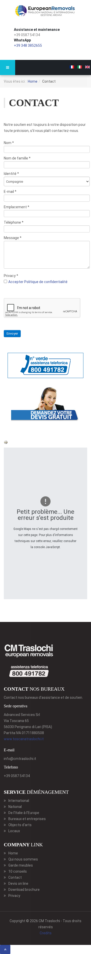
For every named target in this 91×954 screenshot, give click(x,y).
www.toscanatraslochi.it (24, 739)
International (18, 801)
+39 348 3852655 (28, 45)
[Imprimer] (6, 442)
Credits (46, 933)
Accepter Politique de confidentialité (37, 282)
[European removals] (45, 11)
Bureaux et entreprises (27, 819)
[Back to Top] (5, 949)
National (15, 807)
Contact (15, 877)
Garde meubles (20, 865)
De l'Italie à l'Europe (23, 813)
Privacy (14, 896)
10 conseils (17, 871)
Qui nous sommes (23, 859)
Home (32, 81)
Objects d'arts (20, 825)
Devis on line (18, 883)
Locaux (14, 831)
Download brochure (24, 890)
